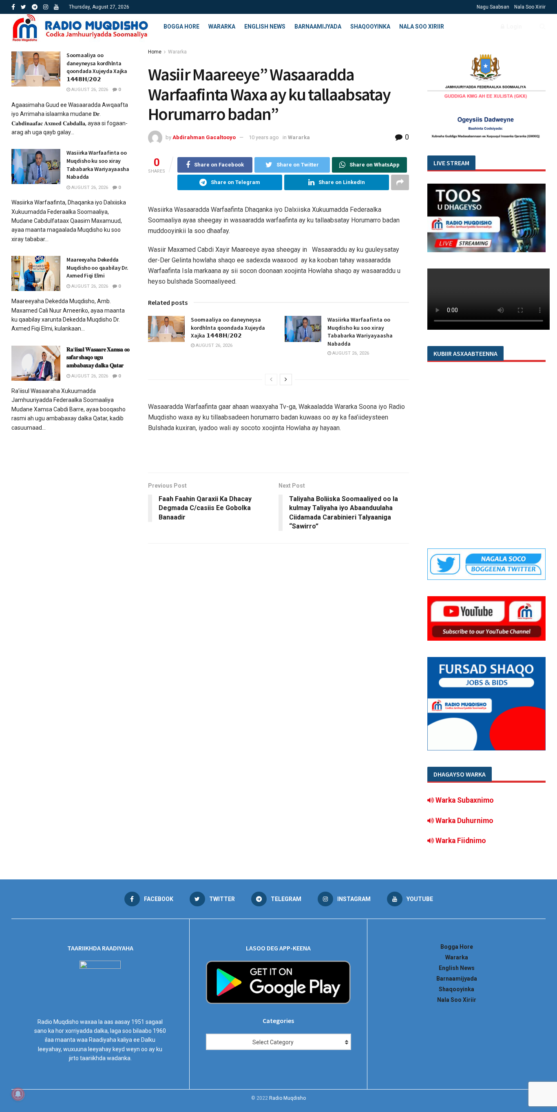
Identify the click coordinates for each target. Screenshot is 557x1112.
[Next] (286, 379)
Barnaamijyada (317, 26)
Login (513, 26)
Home (154, 52)
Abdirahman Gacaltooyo (204, 137)
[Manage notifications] (17, 1094)
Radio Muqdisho (287, 1098)
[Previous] (271, 379)
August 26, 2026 (213, 345)
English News (264, 26)
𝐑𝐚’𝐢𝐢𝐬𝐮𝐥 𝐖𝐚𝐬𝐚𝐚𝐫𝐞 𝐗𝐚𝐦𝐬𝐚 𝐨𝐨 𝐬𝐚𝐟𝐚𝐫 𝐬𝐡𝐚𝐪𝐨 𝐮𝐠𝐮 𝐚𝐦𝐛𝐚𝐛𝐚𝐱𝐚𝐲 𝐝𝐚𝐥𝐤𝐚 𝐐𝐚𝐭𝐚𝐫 (98, 357)
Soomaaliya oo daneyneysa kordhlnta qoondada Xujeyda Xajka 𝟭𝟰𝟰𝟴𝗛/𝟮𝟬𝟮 (228, 327)
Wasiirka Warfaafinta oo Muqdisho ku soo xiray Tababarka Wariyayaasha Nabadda (360, 331)
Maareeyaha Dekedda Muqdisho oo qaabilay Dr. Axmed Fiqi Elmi (97, 267)
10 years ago (264, 137)
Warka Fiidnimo (460, 841)
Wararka (221, 26)
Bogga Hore (181, 26)
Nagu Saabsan (493, 7)
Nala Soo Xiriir (530, 7)
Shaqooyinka (370, 26)
